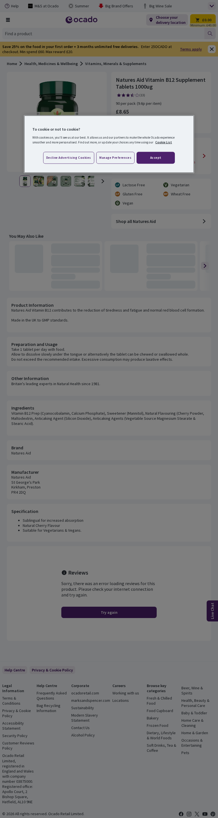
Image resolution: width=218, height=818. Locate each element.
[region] (109, 144)
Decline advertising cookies (68, 157)
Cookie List (163, 142)
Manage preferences (115, 157)
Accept (156, 157)
